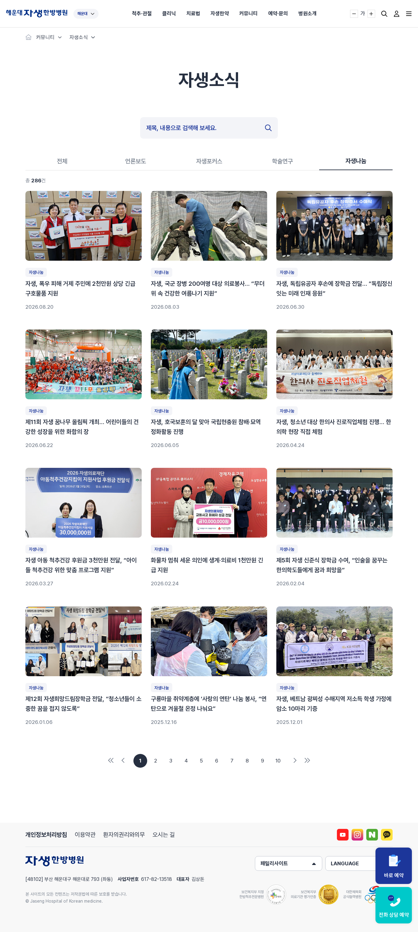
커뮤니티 (248, 13)
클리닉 (169, 13)
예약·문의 (278, 13)
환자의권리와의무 (124, 834)
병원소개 (307, 13)
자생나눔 (355, 161)
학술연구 (282, 161)
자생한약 (220, 13)
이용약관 (85, 834)
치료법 (193, 13)
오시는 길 (163, 834)
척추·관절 (142, 13)
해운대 (82, 13)
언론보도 (135, 161)
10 (278, 761)
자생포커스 (209, 161)
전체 (62, 161)
